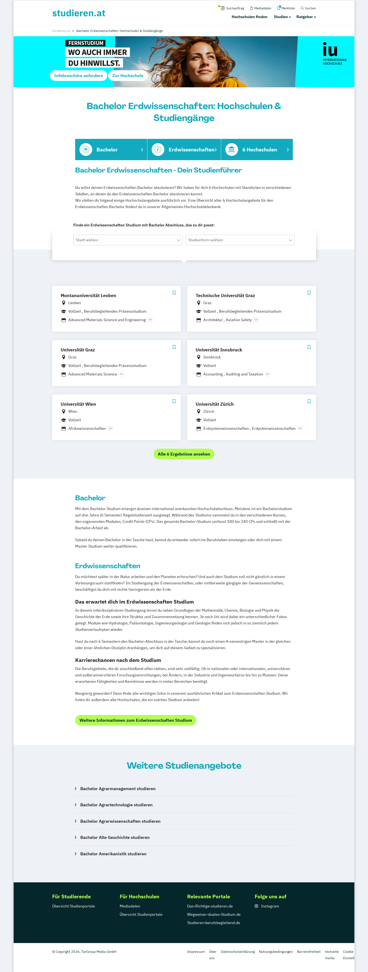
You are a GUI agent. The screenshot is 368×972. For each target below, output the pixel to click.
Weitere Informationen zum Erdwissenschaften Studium (135, 720)
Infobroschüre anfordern (78, 75)
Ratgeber (304, 16)
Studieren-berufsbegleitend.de (213, 922)
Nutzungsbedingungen (276, 951)
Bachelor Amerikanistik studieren (113, 854)
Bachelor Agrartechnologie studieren (116, 805)
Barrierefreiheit (309, 951)
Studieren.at (61, 31)
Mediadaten (130, 906)
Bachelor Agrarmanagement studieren (117, 788)
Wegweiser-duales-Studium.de (214, 914)
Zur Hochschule (127, 75)
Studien (281, 16)
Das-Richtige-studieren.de (210, 906)
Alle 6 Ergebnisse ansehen (184, 454)
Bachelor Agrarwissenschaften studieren (120, 821)
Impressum (196, 951)
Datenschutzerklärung (238, 951)
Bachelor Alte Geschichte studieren (115, 837)
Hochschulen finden (249, 16)
